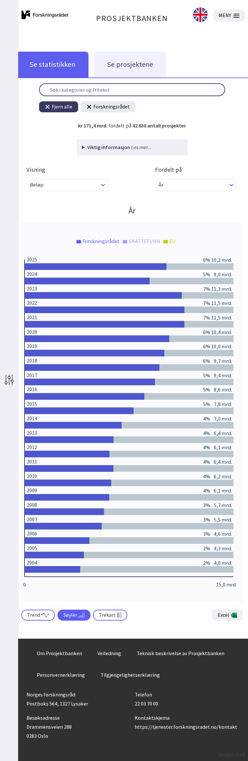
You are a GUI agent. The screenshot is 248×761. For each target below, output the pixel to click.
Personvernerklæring (61, 675)
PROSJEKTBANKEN (132, 18)
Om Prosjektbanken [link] (59, 653)
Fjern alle (62, 106)
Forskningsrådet (111, 106)
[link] (200, 15)
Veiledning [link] (109, 653)
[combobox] (30, 185)
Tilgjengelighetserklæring (130, 675)
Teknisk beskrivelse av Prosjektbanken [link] (180, 653)
